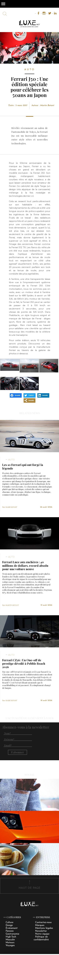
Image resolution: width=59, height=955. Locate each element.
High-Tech (11, 937)
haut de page (29, 888)
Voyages (10, 945)
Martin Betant (47, 105)
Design (9, 925)
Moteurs (10, 942)
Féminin (10, 931)
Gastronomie (12, 934)
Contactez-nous (43, 922)
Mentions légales (44, 928)
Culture (9, 922)
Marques (39, 925)
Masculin (10, 940)
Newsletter (41, 931)
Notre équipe (42, 934)
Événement (12, 928)
